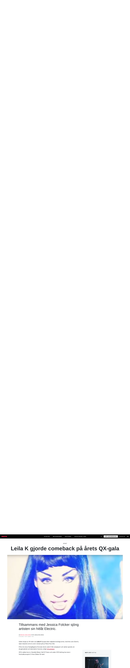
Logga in (122, 536)
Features (68, 536)
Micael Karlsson (25, 635)
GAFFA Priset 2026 (80, 536)
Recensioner (57, 536)
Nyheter (47, 536)
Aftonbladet (51, 649)
